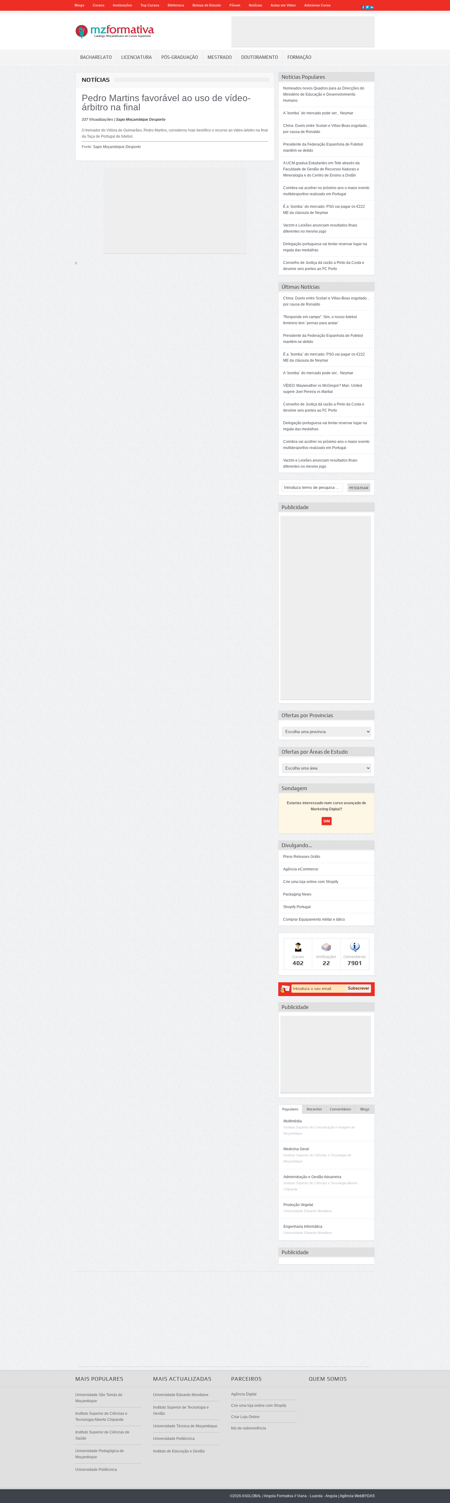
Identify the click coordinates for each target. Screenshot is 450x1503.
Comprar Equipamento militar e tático (314, 919)
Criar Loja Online (245, 1417)
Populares (290, 1109)
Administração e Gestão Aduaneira (312, 1177)
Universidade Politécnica (96, 1469)
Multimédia (292, 1121)
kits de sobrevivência (248, 1428)
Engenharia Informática (302, 1226)
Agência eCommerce (300, 869)
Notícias (255, 5)
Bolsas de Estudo (207, 5)
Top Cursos (150, 5)
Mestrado (220, 57)
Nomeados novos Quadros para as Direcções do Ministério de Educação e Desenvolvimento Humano (323, 94)
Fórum (235, 5)
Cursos (98, 5)
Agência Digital (244, 1394)
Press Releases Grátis (301, 856)
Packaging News (297, 894)
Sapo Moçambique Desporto (140, 119)
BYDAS (368, 1496)
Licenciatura (136, 57)
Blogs (79, 5)
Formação (299, 57)
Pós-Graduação (179, 57)
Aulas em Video (283, 5)
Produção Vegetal (298, 1205)
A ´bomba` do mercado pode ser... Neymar (318, 113)
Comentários (340, 1109)
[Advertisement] (303, 31)
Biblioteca (176, 5)
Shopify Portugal (297, 907)
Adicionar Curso (317, 5)
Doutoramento (259, 57)
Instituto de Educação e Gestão (179, 1451)
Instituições (122, 5)
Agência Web (351, 1496)
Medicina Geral (296, 1149)
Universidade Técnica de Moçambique (185, 1426)
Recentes (314, 1109)
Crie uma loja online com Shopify (310, 882)
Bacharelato (96, 57)
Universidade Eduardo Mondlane (180, 1395)
